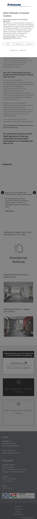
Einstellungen (18, 44)
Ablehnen (8, 44)
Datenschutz (14, 50)
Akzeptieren (29, 44)
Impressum (22, 50)
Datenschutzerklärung (9, 37)
